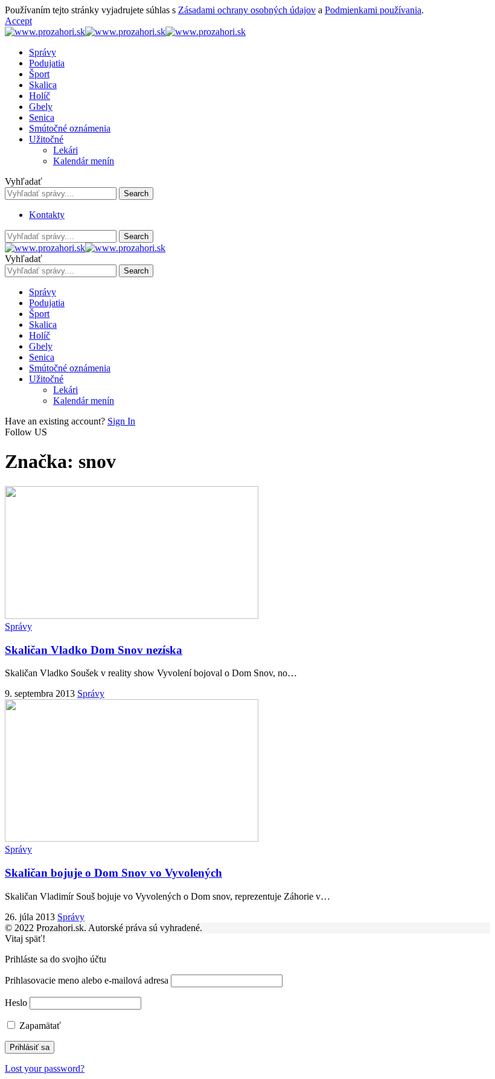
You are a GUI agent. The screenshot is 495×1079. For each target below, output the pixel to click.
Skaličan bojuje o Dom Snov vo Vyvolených (113, 872)
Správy (18, 626)
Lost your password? (45, 1068)
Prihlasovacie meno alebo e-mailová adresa (86, 980)
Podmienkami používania (373, 10)
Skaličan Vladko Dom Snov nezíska (93, 650)
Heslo (16, 1002)
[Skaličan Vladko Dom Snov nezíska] (131, 615)
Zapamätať (39, 1025)
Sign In (121, 421)
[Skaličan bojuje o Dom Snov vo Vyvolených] (131, 838)
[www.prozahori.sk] (125, 32)
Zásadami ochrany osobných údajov (247, 10)
